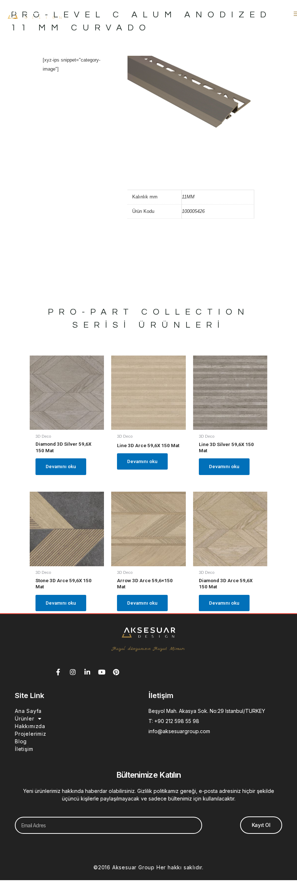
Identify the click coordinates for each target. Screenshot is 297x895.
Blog (21, 741)
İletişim (24, 749)
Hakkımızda (30, 726)
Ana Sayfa (28, 711)
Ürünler (24, 718)
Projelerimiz (30, 734)
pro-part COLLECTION (149, 311)
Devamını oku (61, 466)
